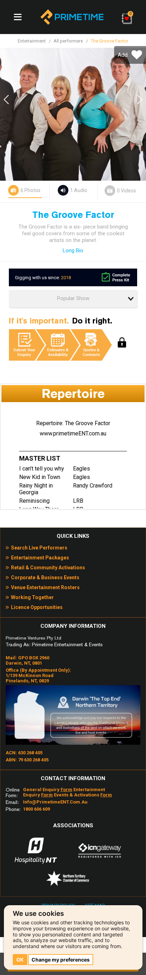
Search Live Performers (39, 548)
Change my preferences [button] (61, 960)
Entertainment (32, 41)
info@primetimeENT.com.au (55, 802)
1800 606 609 (36, 809)
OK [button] (20, 960)
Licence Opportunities (37, 607)
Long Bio (73, 250)
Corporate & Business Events (45, 577)
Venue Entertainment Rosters (45, 587)
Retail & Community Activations (48, 567)
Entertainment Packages (40, 557)
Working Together (32, 597)
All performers (68, 41)
